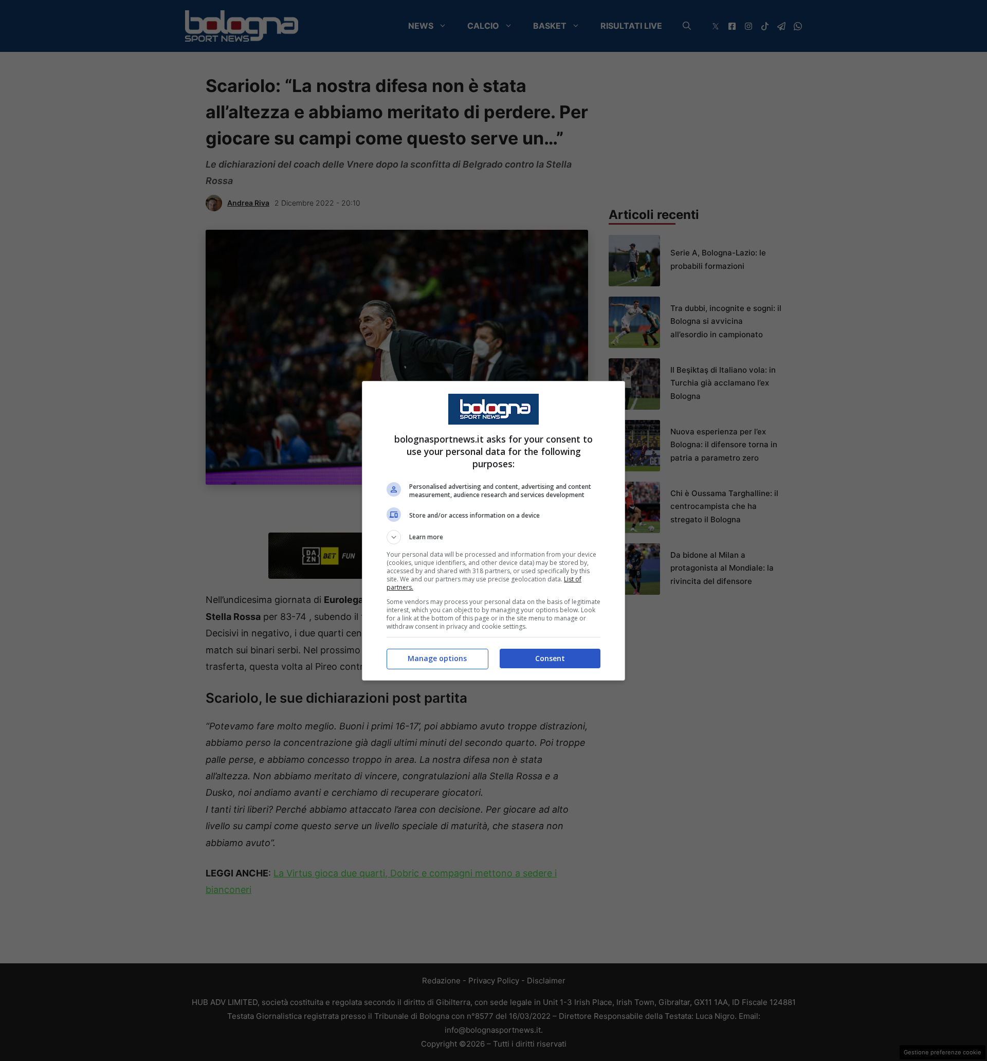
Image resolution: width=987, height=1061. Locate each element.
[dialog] (493, 531)
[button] (493, 537)
